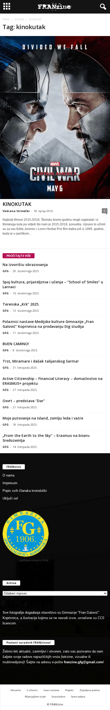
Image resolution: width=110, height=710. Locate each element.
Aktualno (15, 690)
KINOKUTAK (17, 204)
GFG (6, 271)
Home (6, 19)
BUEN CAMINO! (16, 343)
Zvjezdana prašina (90, 690)
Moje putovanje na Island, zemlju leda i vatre (43, 418)
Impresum (10, 483)
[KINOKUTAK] (55, 117)
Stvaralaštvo (58, 696)
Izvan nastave (51, 690)
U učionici (32, 690)
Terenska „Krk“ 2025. (21, 304)
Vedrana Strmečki (16, 211)
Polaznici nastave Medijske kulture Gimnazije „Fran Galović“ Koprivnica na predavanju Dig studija (48, 324)
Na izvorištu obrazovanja (25, 264)
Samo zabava (78, 696)
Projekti (69, 690)
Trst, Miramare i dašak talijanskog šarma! (41, 361)
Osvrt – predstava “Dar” (24, 400)
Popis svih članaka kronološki (25, 491)
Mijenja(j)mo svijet (35, 696)
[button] (102, 7)
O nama (8, 475)
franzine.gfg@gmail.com (83, 662)
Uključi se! (10, 498)
